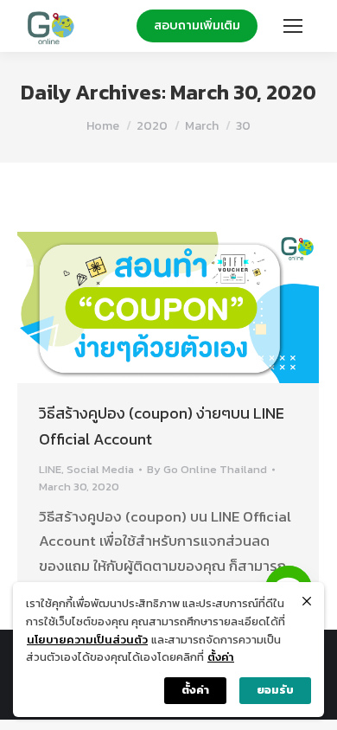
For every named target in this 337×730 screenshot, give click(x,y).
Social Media (100, 469)
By (207, 469)
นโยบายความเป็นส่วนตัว (87, 639)
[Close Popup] (306, 601)
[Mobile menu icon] (293, 26)
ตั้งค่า (220, 657)
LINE (50, 469)
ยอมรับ (275, 690)
